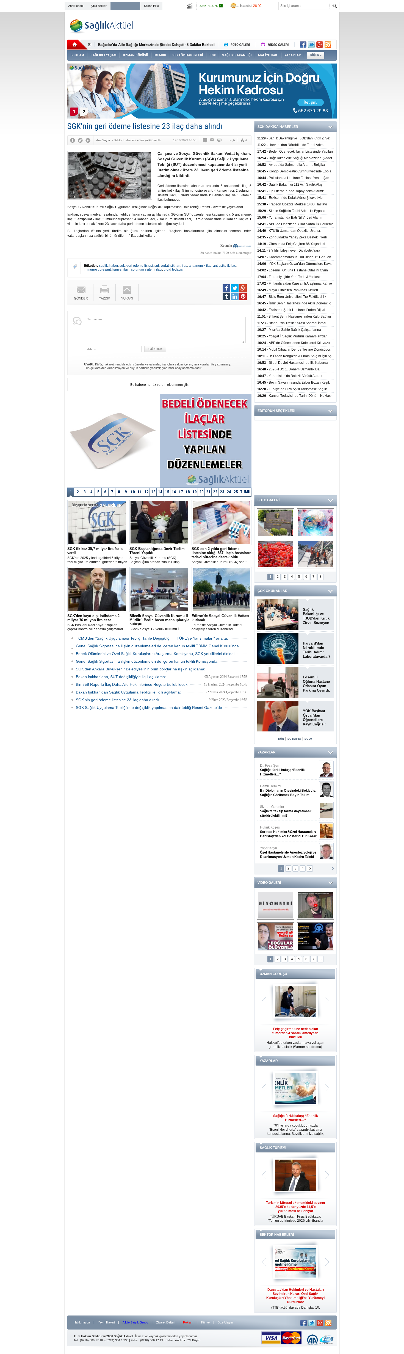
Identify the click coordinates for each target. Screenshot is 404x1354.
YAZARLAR (267, 752)
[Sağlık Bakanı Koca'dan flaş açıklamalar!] (315, 936)
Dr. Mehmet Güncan (288, 770)
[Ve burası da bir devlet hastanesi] (275, 522)
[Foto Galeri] (238, 44)
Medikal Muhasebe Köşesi (288, 811)
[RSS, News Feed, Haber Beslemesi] (328, 44)
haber (113, 266)
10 (133, 491)
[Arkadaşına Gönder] (212, 140)
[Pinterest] (243, 296)
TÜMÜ (245, 492)
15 (167, 491)
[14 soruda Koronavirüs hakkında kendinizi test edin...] (315, 522)
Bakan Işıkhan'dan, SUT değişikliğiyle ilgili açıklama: (121, 677)
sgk (122, 266)
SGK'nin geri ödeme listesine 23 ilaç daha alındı (117, 700)
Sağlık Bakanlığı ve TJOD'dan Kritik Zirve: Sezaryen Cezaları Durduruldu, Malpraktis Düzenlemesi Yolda (316, 616)
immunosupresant (97, 269)
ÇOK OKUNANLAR (272, 591)
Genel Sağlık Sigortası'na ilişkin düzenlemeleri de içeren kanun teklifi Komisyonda (146, 661)
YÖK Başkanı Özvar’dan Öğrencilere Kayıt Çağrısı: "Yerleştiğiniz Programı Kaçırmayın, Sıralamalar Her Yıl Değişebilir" (316, 717)
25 (236, 491)
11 (139, 491)
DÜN (281, 738)
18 (188, 491)
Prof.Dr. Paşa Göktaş (282, 852)
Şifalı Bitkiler (99, 5)
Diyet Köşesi (284, 829)
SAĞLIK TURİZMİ (273, 1148)
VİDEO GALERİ (269, 883)
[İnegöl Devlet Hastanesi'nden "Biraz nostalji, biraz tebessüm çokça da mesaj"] (315, 905)
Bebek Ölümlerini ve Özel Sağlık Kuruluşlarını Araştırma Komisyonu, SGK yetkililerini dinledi (155, 653)
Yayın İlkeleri (106, 1322)
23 (222, 491)
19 (194, 491)
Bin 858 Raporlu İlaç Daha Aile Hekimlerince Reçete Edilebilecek (131, 684)
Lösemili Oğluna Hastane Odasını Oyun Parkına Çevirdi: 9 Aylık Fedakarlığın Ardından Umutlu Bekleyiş (316, 684)
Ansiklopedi (75, 5)
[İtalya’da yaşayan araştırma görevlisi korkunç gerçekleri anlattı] (275, 936)
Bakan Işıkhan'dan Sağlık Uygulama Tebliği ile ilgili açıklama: (128, 692)
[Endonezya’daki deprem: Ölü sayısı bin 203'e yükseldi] (315, 554)
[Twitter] (80, 140)
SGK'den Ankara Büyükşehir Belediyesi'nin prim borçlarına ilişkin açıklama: (140, 669)
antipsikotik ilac (224, 266)
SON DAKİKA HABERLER (278, 127)
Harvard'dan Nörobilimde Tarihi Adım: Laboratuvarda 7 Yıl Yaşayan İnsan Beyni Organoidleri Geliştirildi (316, 650)
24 (229, 491)
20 (201, 491)
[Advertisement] (40, 96)
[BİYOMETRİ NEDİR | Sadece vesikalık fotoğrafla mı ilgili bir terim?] (275, 905)
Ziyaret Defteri (165, 1322)
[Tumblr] (226, 296)
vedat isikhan (170, 266)
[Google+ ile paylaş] (319, 44)
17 (181, 491)
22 (215, 491)
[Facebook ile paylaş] (303, 44)
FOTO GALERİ (269, 500)
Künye (205, 1322)
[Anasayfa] (77, 44)
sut (156, 266)
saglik (103, 266)
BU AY (309, 738)
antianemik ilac (200, 266)
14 (160, 491)
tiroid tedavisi (174, 269)
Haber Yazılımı (175, 1340)
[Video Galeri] (275, 44)
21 (208, 491)
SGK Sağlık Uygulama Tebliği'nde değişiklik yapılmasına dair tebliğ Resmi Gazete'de (149, 707)
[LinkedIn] (235, 296)
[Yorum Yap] (205, 140)
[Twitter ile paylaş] (311, 44)
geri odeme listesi (139, 266)
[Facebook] (72, 140)
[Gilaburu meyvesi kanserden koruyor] (275, 554)
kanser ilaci (120, 269)
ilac (184, 266)
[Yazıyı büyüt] (244, 140)
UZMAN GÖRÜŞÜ (273, 974)
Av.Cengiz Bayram (284, 790)
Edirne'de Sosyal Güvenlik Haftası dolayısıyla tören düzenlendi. (220, 622)
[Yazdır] (219, 140)
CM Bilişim (193, 1340)
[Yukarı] (127, 292)
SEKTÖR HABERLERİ (277, 1235)
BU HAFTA (294, 738)
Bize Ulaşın (225, 1322)
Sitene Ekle (151, 5)
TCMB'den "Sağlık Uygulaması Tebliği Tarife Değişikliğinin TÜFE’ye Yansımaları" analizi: (152, 638)
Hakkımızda (82, 1322)
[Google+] (87, 140)
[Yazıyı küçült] (232, 140)
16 (174, 491)
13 (153, 491)
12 (146, 491)
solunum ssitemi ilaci (146, 269)
